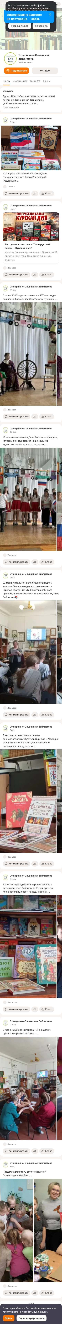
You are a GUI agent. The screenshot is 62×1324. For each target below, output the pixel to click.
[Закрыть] (50, 15)
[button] (16, 71)
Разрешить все (19, 25)
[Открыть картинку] (28, 354)
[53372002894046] (5, 120)
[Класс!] (5, 187)
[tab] (6, 81)
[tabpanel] (31, 706)
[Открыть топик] (31, 177)
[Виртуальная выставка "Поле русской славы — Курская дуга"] (31, 238)
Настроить (41, 25)
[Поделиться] (34, 193)
